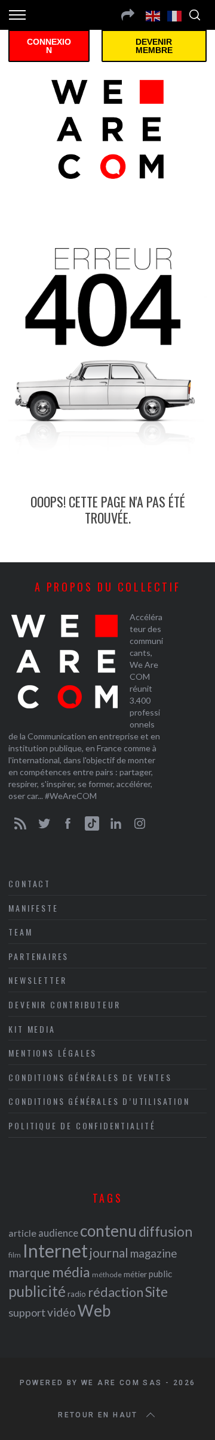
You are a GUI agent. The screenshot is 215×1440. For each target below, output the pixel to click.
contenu (108, 1230)
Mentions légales (52, 1052)
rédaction (115, 1292)
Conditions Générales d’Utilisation (98, 1101)
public (160, 1273)
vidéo (61, 1312)
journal (109, 1252)
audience (58, 1233)
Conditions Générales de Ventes (89, 1077)
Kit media (31, 1029)
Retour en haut (98, 1415)
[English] (153, 14)
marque (29, 1272)
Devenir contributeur (64, 1004)
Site (156, 1292)
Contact (29, 883)
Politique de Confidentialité (81, 1125)
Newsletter (37, 980)
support (26, 1312)
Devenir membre (154, 46)
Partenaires (38, 956)
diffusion (165, 1231)
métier (135, 1274)
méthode (107, 1274)
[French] (175, 14)
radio (76, 1294)
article (22, 1232)
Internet (55, 1250)
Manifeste (33, 908)
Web (94, 1310)
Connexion (49, 46)
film (14, 1254)
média (71, 1272)
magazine (153, 1253)
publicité (37, 1291)
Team (20, 931)
